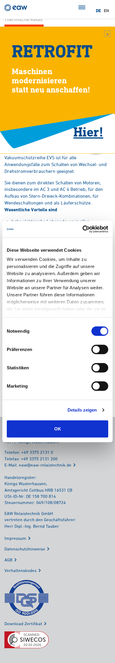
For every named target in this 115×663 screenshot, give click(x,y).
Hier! (88, 131)
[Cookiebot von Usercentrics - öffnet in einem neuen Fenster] (82, 229)
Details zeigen (82, 409)
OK (57, 428)
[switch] (99, 349)
